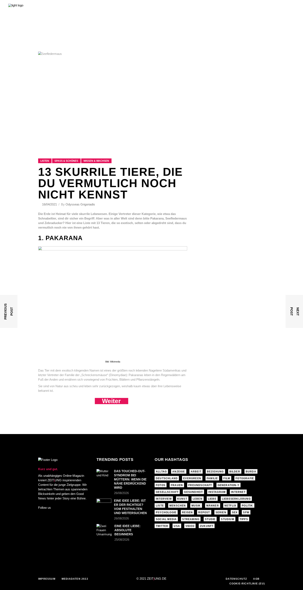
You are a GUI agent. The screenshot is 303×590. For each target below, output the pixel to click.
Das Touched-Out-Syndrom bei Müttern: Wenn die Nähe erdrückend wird (130, 479)
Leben (197, 498)
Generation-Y (228, 485)
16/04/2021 (50, 204)
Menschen (177, 505)
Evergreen (192, 478)
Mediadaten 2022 (75, 578)
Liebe (212, 498)
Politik (247, 505)
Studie (210, 519)
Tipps (244, 519)
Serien (221, 512)
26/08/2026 (121, 493)
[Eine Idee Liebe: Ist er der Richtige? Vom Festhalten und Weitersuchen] (103, 504)
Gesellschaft (167, 492)
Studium (227, 519)
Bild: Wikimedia (112, 361)
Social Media (166, 519)
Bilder (234, 471)
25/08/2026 (121, 539)
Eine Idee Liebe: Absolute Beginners (127, 530)
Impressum (46, 578)
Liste (160, 505)
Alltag (161, 471)
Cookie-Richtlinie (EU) (247, 583)
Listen (44, 160)
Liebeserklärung (236, 498)
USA (177, 526)
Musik (196, 505)
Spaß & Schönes (66, 160)
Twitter (162, 526)
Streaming (190, 519)
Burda (251, 471)
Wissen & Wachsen (96, 160)
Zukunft (206, 526)
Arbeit (196, 471)
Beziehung (215, 471)
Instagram (216, 492)
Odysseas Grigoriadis (80, 204)
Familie (212, 478)
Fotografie (245, 478)
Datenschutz (236, 578)
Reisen (187, 512)
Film (226, 478)
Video (190, 526)
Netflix (230, 505)
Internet (238, 492)
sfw (246, 512)
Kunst (182, 498)
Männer (212, 505)
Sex (235, 512)
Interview (164, 498)
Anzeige (178, 471)
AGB (256, 578)
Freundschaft (200, 485)
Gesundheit (193, 492)
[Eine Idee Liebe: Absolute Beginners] (104, 530)
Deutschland (167, 478)
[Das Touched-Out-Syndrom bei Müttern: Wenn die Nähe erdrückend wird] (103, 474)
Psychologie (166, 512)
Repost (204, 512)
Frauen (177, 485)
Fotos (160, 485)
